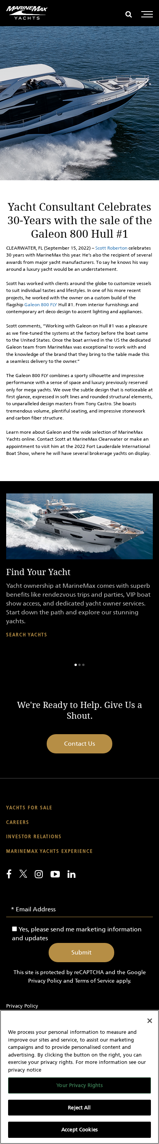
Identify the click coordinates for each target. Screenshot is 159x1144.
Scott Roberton (111, 248)
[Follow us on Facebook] (9, 874)
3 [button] (83, 665)
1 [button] (75, 665)
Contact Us (79, 743)
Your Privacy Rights (79, 1085)
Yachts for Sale (29, 807)
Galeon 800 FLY (40, 304)
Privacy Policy (45, 981)
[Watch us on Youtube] (55, 874)
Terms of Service (95, 981)
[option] (79, 572)
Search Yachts (26, 634)
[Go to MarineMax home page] (27, 13)
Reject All (79, 1107)
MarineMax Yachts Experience (49, 851)
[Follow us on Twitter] (23, 873)
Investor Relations (34, 836)
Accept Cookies (79, 1129)
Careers (17, 822)
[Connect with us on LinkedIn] (72, 874)
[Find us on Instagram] (39, 874)
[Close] (149, 1020)
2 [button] (79, 665)
